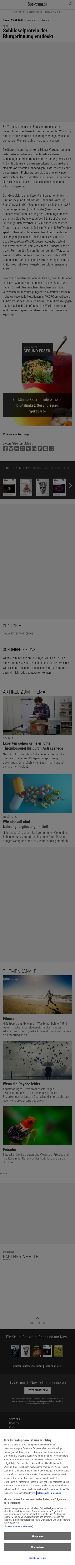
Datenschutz (43, 1493)
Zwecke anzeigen (37, 1558)
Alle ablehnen (37, 1547)
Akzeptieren (37, 1536)
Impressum (55, 1493)
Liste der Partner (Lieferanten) (18, 1526)
